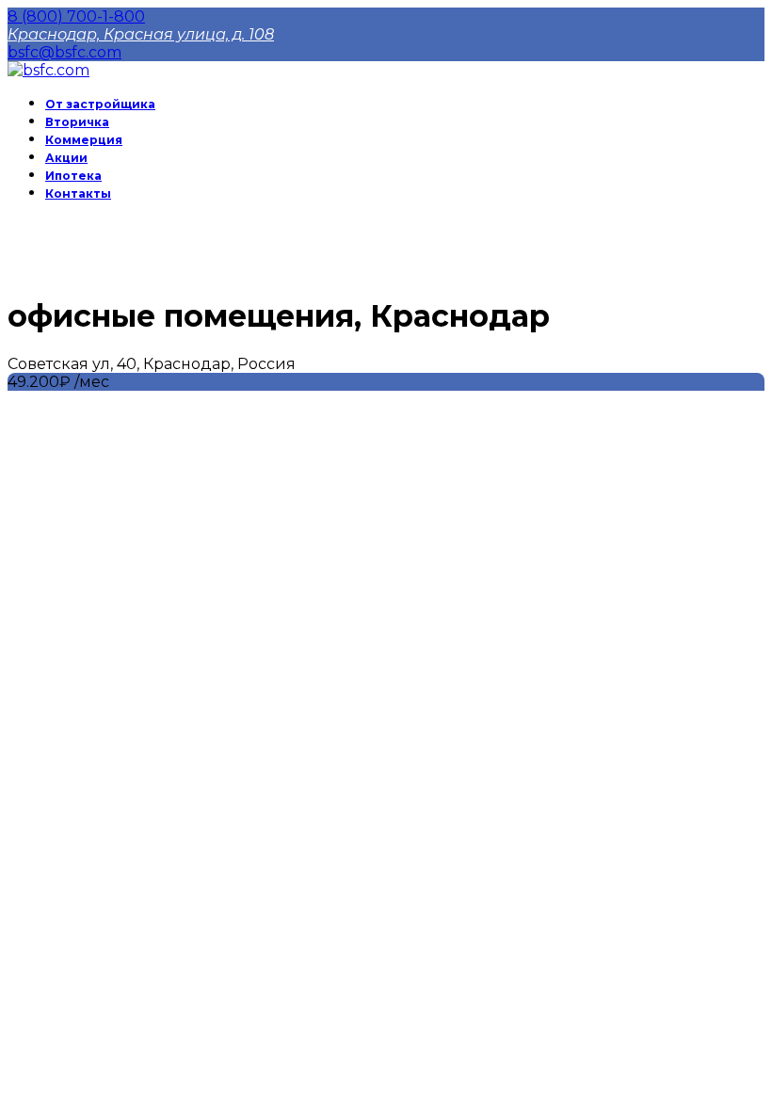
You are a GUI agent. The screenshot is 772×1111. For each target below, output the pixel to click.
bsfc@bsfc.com (64, 52)
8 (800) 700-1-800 (76, 16)
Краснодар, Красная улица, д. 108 (141, 34)
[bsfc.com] (48, 70)
